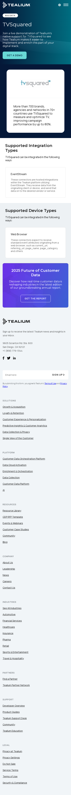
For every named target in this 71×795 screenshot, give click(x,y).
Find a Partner (10, 678)
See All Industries (12, 608)
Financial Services (12, 620)
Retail (6, 645)
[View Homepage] (16, 5)
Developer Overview (14, 705)
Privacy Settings (11, 757)
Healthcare (9, 627)
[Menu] (65, 5)
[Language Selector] (59, 5)
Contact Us (9, 587)
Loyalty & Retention (13, 413)
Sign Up (57, 374)
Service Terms (10, 770)
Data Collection (11, 477)
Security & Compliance (15, 782)
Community (9, 535)
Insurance (8, 633)
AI (4, 490)
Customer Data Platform (16, 483)
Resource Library (12, 510)
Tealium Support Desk (15, 718)
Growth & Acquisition (14, 406)
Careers (7, 581)
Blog (5, 542)
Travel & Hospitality (13, 658)
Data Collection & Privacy (16, 431)
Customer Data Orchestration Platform (24, 458)
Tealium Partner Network (16, 685)
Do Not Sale (9, 763)
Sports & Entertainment (15, 652)
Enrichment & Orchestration (18, 471)
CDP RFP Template (13, 516)
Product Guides (11, 711)
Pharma (7, 639)
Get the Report (36, 298)
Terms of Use (50, 383)
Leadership (9, 568)
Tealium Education (13, 730)
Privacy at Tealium (12, 751)
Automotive (9, 614)
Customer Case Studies (16, 529)
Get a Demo (14, 55)
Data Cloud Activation (14, 465)
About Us (8, 562)
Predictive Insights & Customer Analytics (25, 425)
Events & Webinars (13, 523)
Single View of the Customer (18, 438)
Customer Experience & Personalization (24, 419)
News (6, 575)
